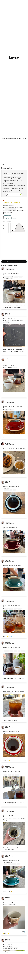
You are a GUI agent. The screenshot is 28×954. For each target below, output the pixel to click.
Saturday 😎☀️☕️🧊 (7, 636)
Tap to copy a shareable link (10, 218)
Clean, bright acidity (7, 394)
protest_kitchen (7, 215)
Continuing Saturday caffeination (10, 720)
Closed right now (8, 200)
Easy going (5, 437)
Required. (5, 594)
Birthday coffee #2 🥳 (7, 891)
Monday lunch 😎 (6, 760)
